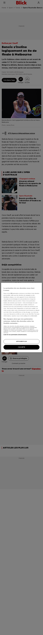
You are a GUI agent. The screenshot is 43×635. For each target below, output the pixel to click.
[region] (21, 317)
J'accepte (21, 347)
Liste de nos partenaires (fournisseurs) (15, 334)
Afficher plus (21, 341)
